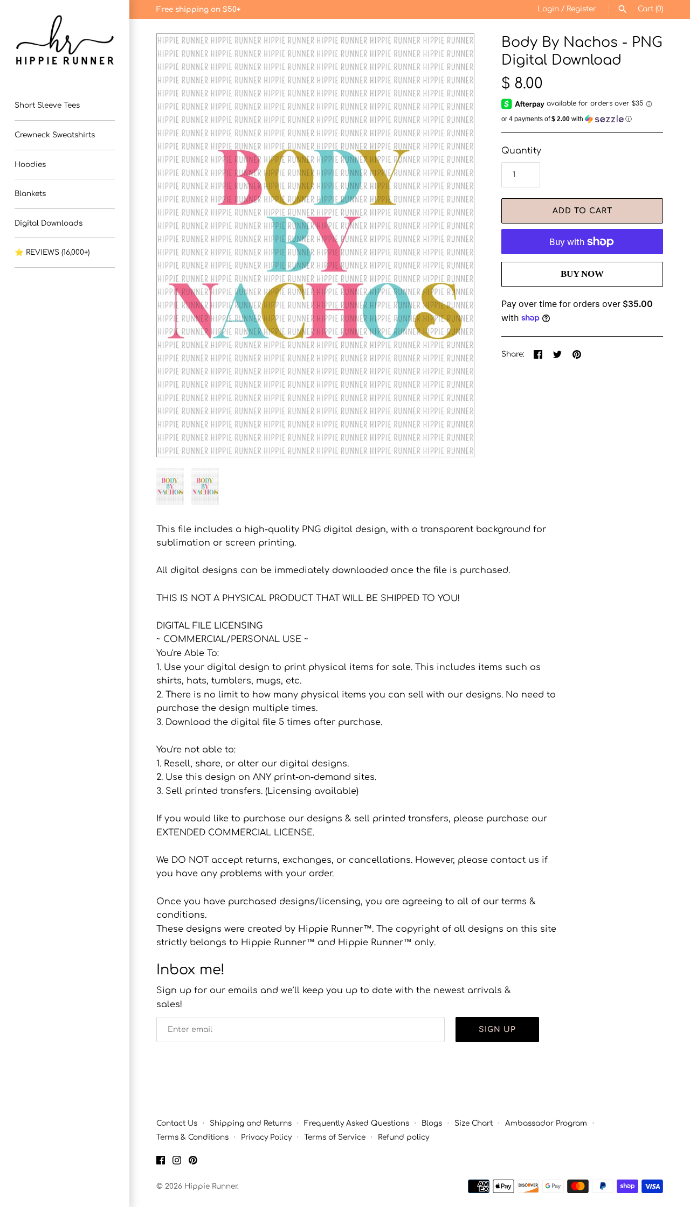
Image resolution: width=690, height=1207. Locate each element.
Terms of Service (334, 1137)
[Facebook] (160, 1162)
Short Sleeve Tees (47, 105)
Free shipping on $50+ (198, 9)
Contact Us (176, 1123)
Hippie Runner (210, 1186)
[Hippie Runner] (64, 40)
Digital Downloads (48, 223)
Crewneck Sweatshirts (55, 135)
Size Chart (473, 1123)
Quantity (521, 151)
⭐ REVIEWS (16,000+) (52, 252)
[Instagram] (176, 1162)
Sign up (497, 1029)
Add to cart (582, 211)
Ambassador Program (546, 1123)
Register (581, 9)
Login (548, 9)
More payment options (582, 292)
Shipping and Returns (251, 1123)
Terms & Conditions (192, 1137)
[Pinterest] (193, 1162)
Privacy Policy (266, 1137)
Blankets (30, 194)
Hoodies (30, 165)
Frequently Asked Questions (356, 1123)
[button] (451, 245)
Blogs (432, 1123)
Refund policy (403, 1137)
